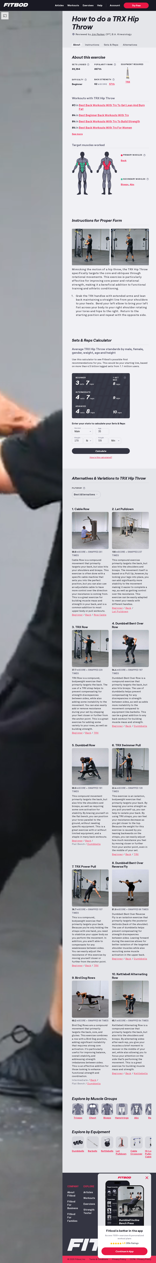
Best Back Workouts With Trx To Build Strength (109, 121)
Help (99, 5)
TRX (127, 81)
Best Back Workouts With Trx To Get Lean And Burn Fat (112, 107)
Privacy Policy (119, 1259)
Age (99, 428)
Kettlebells (141, 1073)
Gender (77, 428)
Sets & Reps (111, 45)
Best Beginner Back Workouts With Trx (104, 115)
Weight (77, 438)
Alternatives (130, 45)
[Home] (16, 5)
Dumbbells (140, 726)
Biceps (124, 184)
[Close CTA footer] (147, 1178)
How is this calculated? (101, 457)
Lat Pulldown (120, 611)
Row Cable (100, 615)
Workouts (73, 5)
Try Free (136, 5)
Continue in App (124, 1251)
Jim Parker (98, 34)
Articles (59, 5)
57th (112, 83)
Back (123, 160)
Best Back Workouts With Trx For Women (105, 127)
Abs (132, 184)
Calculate (100, 450)
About (76, 45)
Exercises (88, 5)
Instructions (92, 45)
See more (77, 133)
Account (115, 5)
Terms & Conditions (98, 1259)
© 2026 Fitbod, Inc (76, 1259)
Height (101, 438)
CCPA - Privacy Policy (140, 1259)
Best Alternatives (84, 494)
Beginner (77, 615)
